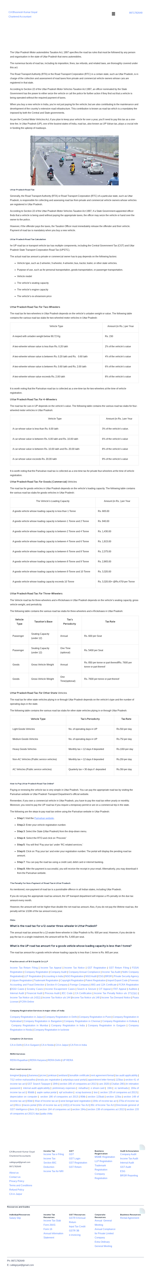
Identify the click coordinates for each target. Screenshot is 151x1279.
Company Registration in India (68, 1025)
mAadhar (83, 1088)
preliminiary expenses (64, 1088)
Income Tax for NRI (53, 1171)
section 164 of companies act (55, 1109)
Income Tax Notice (74, 967)
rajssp (23, 1075)
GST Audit (125, 1167)
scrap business (83, 1092)
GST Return (75, 1167)
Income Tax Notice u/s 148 (86, 997)
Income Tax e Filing (54, 1154)
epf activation (66, 1092)
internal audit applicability (36, 1088)
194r (109, 1088)
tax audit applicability (127, 1075)
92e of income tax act (49, 1105)
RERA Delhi (54, 1060)
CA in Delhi (16, 1045)
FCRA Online (27, 1001)
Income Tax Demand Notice (116, 997)
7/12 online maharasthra (23, 1079)
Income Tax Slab (52, 1220)
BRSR (108, 976)
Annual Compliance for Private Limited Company (105, 1233)
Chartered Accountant (20, 16)
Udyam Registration (21, 980)
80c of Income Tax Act (102, 1105)
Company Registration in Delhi (61, 1017)
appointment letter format (101, 1079)
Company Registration (36, 972)
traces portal (29, 1105)
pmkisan (52, 1075)
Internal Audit (17, 993)
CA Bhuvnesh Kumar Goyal (23, 12)
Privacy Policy (16, 1181)
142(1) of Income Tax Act (76, 1105)
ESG (100, 976)
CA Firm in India (78, 1045)
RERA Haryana (38, 1060)
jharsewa (33, 1075)
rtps (37, 1113)
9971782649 (135, 13)
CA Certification (83, 993)
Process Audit (52, 993)
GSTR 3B (74, 1230)
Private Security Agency (126, 976)
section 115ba (113, 1096)
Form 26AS (49, 1225)
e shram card (98, 1088)
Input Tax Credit (77, 1226)
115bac (119, 1079)
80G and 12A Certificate (104, 984)
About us (14, 1172)
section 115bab (96, 1096)
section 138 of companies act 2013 (106, 1109)
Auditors (133, 989)
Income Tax (49, 1158)
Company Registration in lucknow (51, 1029)
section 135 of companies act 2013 (118, 1092)
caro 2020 (104, 1084)
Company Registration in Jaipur (26, 1017)
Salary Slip (15, 1218)
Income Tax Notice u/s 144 (56, 997)
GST (71, 1154)
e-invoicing (75, 1235)
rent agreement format (102, 1075)
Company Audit (58, 972)
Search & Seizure (86, 989)
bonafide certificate (79, 1075)
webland (63, 1075)
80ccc (18, 1105)
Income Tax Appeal (51, 967)
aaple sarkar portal (46, 1092)
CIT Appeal (105, 989)
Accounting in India (53, 976)
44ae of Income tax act (47, 1101)
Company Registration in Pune (95, 1017)
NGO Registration (74, 976)
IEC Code (67, 993)
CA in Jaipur (61, 1045)
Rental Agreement (129, 1218)
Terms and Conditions (20, 1185)
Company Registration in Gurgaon (106, 1025)
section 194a (79, 1109)
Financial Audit (34, 993)
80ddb (31, 1092)
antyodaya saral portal (74, 1079)
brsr (96, 1092)
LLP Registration (32, 976)
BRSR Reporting (129, 1175)
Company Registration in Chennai (82, 1021)
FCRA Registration (129, 984)
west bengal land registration (75, 1101)
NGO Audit (91, 976)
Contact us (14, 1177)
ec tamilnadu (121, 1088)
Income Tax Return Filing (24, 967)
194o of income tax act (105, 1101)
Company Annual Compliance (84, 972)
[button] (113, 14)
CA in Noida (47, 1045)
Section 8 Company (57, 984)
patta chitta (46, 1113)
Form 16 (48, 1229)
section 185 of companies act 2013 (78, 1084)
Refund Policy (16, 1189)
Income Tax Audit (110, 972)
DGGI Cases (17, 989)
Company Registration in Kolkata (119, 1021)
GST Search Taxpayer (39, 1084)
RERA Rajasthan (19, 1060)
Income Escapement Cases (60, 989)
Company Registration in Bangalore (43, 1021)
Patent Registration (96, 980)
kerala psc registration (49, 1079)
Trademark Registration (46, 980)
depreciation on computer (23, 1096)
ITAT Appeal (119, 989)
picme (43, 1075)
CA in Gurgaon (31, 1045)
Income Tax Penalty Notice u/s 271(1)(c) (115, 993)
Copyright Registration (72, 980)
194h (55, 1084)
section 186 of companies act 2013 (59, 1096)
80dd (30, 1101)
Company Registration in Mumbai (29, 1025)
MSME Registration (105, 1157)
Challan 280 (117, 1084)
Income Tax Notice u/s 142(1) (25, 997)
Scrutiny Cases (35, 989)
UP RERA (67, 1060)
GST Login (74, 1158)
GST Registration (96, 967)
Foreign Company (79, 984)
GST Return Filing (119, 967)
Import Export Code (117, 980)
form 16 (34, 1109)
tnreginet (14, 1075)
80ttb (83, 1096)
